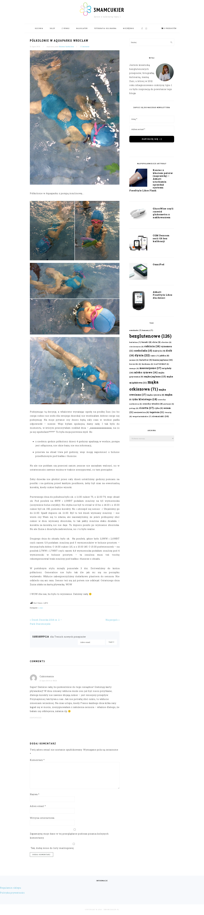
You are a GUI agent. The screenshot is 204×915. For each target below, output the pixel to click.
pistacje (168, 404)
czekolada (143, 350)
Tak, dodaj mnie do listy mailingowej (52, 847)
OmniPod (158, 264)
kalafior (145, 360)
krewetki (135, 364)
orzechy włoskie (153, 404)
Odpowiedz (36, 717)
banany (147, 330)
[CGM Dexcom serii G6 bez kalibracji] (138, 243)
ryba (158, 408)
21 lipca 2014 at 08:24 (48, 680)
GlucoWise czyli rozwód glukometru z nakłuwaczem (163, 213)
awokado (135, 330)
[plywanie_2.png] (74, 299)
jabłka (164, 355)
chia (156, 342)
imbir (154, 356)
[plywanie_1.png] (74, 230)
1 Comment (84, 46)
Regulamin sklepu (10, 887)
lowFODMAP (161, 364)
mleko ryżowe (146, 372)
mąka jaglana (155, 376)
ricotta (146, 408)
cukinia (152, 346)
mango (134, 368)
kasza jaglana (162, 360)
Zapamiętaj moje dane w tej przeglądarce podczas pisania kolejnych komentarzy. (69, 835)
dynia (142, 355)
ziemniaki (160, 416)
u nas (40, 608)
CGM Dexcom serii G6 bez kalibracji (161, 238)
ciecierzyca (136, 347)
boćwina (135, 342)
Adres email (38, 806)
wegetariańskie (141, 416)
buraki (146, 342)
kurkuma (147, 364)
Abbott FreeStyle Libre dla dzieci (162, 294)
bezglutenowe (150, 336)
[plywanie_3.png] (74, 370)
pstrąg (133, 408)
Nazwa (34, 794)
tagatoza (157, 412)
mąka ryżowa (155, 395)
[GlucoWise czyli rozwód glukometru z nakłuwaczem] (138, 214)
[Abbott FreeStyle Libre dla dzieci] (138, 301)
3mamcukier (108, 9)
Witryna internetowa (42, 817)
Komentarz (37, 759)
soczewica (141, 412)
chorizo (166, 342)
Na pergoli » (112, 619)
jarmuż (134, 360)
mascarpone (150, 368)
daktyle (159, 350)
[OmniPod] (138, 272)
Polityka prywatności (12, 892)
